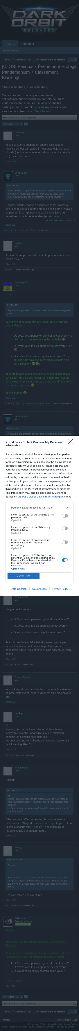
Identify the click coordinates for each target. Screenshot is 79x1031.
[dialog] (39, 515)
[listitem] (39, 508)
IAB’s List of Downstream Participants (44, 496)
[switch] (65, 516)
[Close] (71, 442)
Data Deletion (19, 588)
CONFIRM (23, 575)
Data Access (39, 588)
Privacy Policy (60, 588)
